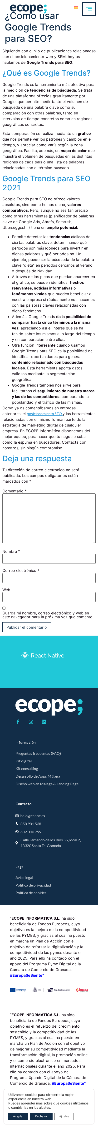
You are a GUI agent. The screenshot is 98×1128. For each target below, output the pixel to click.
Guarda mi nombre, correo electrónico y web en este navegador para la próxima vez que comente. (47, 615)
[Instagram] (31, 722)
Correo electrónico (20, 570)
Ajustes (64, 1116)
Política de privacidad (33, 885)
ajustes (44, 1107)
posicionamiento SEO (45, 413)
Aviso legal (24, 877)
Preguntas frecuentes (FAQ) (38, 753)
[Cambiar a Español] (75, 7)
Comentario (14, 491)
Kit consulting (26, 768)
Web (6, 590)
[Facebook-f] (17, 722)
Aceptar (18, 1116)
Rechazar (41, 1116)
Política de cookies (30, 892)
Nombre (11, 551)
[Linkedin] (44, 722)
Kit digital (23, 761)
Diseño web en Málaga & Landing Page (46, 783)
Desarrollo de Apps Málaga (37, 776)
